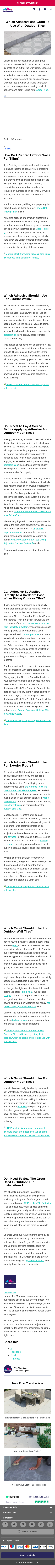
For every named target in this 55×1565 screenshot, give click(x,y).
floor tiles (22, 1106)
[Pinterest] (23, 1524)
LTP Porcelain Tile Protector (37, 1203)
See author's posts (22, 1370)
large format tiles (12, 805)
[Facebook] (5, 1524)
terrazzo (12, 837)
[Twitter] (14, 1524)
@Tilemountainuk (35, 1260)
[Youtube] (32, 1524)
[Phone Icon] (34, 9)
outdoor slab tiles (12, 808)
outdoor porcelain (31, 634)
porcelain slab (11, 465)
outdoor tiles (41, 90)
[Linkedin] (50, 1524)
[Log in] (45, 9)
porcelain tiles (11, 335)
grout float (27, 992)
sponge (7, 995)
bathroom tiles (19, 1020)
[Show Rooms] (39, 9)
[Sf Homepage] (7, 9)
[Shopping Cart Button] (51, 9)
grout (15, 945)
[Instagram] (41, 1524)
